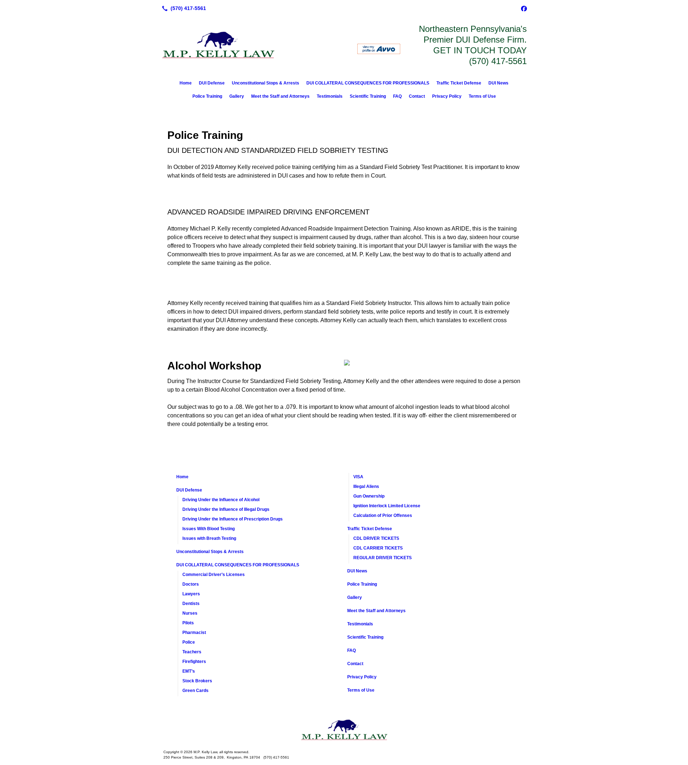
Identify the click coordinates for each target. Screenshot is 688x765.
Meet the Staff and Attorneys (280, 96)
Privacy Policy (447, 96)
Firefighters (194, 661)
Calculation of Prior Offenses (382, 515)
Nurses (189, 613)
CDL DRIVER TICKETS (376, 538)
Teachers (191, 651)
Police (188, 642)
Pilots (188, 622)
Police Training (207, 96)
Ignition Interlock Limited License (386, 505)
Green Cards (195, 690)
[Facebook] (524, 8)
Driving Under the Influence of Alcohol (220, 499)
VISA (358, 476)
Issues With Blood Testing (208, 528)
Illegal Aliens (366, 486)
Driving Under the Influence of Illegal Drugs (225, 509)
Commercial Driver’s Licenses (213, 574)
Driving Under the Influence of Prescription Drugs (232, 519)
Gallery (236, 96)
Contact (417, 96)
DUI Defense (212, 83)
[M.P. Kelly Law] (344, 730)
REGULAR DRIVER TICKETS (382, 557)
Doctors (190, 584)
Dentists (191, 603)
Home (186, 83)
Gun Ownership (368, 496)
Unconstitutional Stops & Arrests (265, 83)
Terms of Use (482, 96)
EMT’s (188, 671)
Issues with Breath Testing (209, 538)
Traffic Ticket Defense (458, 83)
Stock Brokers (197, 680)
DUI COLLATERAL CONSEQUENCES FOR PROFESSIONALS (367, 83)
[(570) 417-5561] (182, 8)
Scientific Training (368, 96)
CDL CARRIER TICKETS (378, 548)
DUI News (498, 83)
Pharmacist (194, 632)
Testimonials (330, 96)
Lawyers (191, 593)
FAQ (397, 96)
